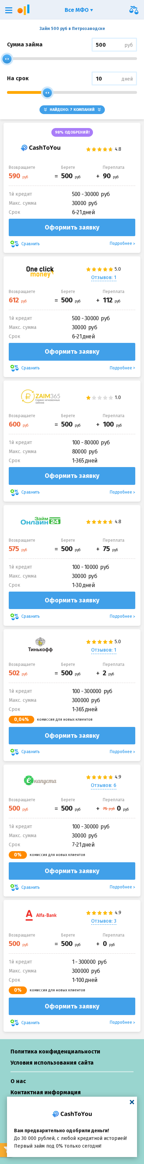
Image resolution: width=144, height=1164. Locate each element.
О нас (18, 1081)
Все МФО (77, 10)
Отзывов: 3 (103, 921)
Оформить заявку (72, 227)
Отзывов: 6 (103, 785)
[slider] (7, 58)
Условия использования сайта (52, 1062)
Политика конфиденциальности (55, 1051)
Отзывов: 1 (103, 277)
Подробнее (121, 243)
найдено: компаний (72, 109)
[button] (8, 10)
